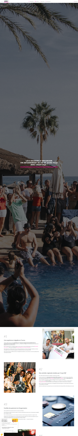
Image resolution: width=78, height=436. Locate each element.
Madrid (21, 347)
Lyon (4, 347)
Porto (23, 347)
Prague (40, 381)
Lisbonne (25, 347)
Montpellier (36, 346)
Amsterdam (44, 381)
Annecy (7, 347)
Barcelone (17, 347)
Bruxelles (28, 347)
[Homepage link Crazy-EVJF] (6, 1)
